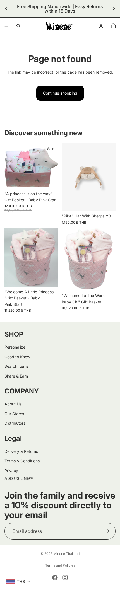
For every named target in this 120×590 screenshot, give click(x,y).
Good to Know (17, 356)
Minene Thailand (66, 554)
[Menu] (6, 26)
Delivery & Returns (21, 451)
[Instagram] (65, 577)
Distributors (14, 423)
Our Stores (14, 413)
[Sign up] (107, 531)
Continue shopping (60, 93)
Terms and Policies (60, 565)
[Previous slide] (6, 9)
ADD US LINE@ (18, 478)
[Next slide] (114, 9)
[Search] (18, 26)
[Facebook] (55, 577)
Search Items (16, 366)
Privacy (11, 470)
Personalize (14, 347)
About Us (12, 404)
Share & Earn (16, 376)
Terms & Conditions (22, 460)
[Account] (101, 26)
